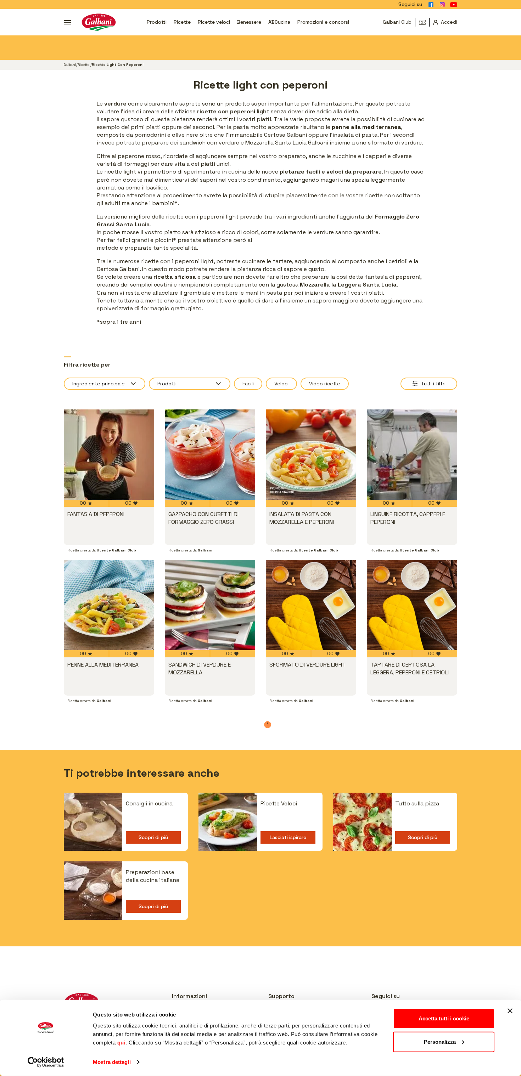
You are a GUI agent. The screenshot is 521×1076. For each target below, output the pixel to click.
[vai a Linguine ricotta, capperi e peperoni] (412, 454)
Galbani (70, 64)
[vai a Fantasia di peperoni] (109, 454)
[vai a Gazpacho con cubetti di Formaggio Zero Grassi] (210, 454)
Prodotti (157, 22)
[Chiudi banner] (510, 1010)
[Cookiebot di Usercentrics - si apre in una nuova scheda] (46, 1062)
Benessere (249, 22)
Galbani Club (397, 22)
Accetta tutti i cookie (444, 1018)
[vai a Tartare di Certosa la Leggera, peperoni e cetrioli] (412, 605)
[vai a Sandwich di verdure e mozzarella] (210, 605)
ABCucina (279, 22)
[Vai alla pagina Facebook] (431, 4)
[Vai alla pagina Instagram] (442, 4)
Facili (248, 383)
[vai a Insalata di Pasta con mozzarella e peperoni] (311, 454)
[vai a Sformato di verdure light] (311, 605)
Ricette (182, 22)
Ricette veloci (214, 22)
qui (121, 1043)
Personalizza (440, 1041)
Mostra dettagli (112, 1062)
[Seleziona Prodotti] (189, 384)
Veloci (281, 383)
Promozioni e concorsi (323, 22)
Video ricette (324, 383)
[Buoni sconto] (424, 22)
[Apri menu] (67, 22)
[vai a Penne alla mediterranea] (109, 605)
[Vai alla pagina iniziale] (99, 22)
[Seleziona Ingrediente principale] (104, 384)
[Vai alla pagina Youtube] (453, 4)
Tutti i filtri (433, 383)
